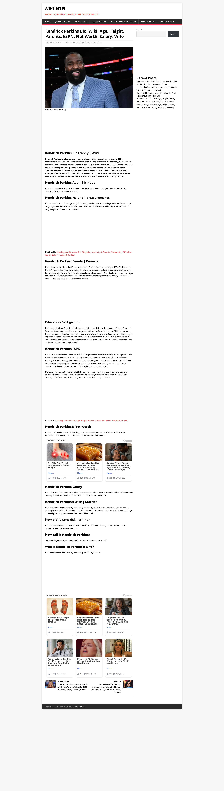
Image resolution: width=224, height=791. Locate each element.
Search (139, 29)
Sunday (68, 42)
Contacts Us (147, 21)
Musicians (80, 21)
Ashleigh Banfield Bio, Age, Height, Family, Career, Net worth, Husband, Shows (91, 420)
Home (47, 21)
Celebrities (98, 21)
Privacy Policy (166, 21)
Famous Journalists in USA (86, 42)
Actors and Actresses (122, 21)
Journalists (61, 21)
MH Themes (80, 706)
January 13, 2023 (55, 42)
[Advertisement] (89, 132)
